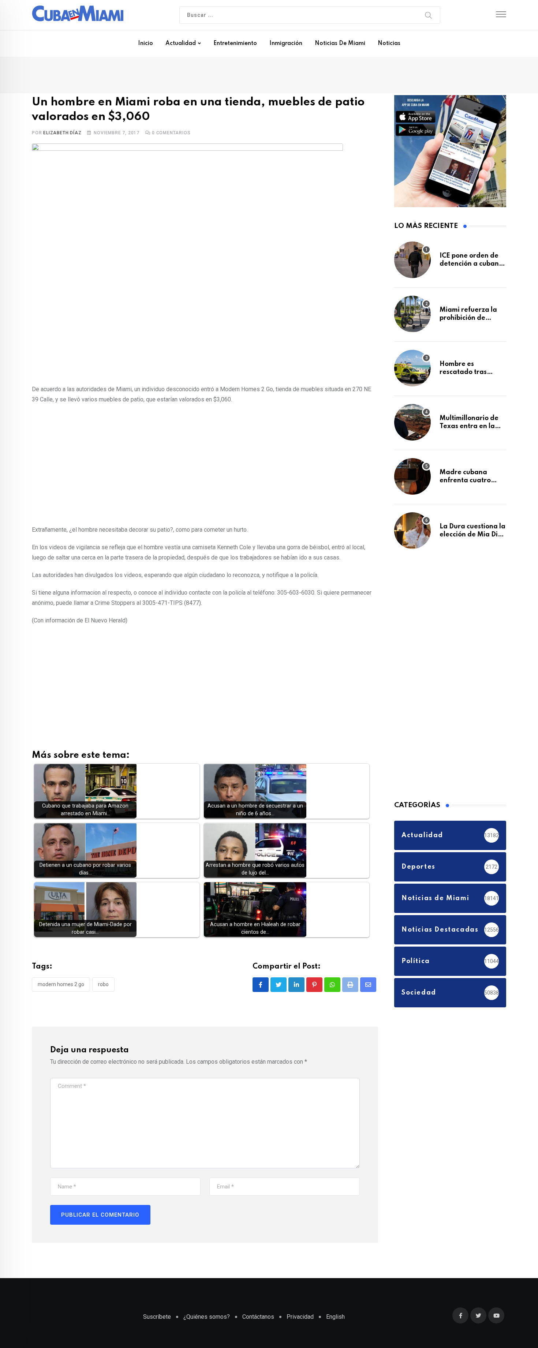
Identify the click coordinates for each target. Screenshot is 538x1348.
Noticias (389, 43)
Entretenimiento (235, 43)
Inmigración (285, 43)
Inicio (145, 43)
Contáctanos (258, 1320)
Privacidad (300, 1320)
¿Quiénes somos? (206, 1320)
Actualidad (180, 43)
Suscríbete (157, 1320)
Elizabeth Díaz (62, 134)
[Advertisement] (205, 464)
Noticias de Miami (340, 43)
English (335, 1320)
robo (103, 986)
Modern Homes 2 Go (61, 986)
